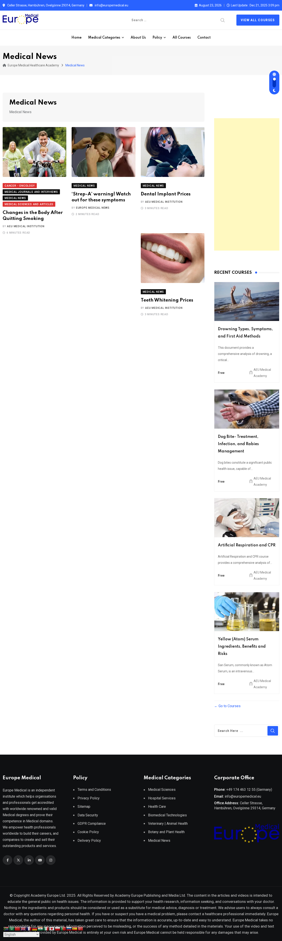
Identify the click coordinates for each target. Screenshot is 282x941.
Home (76, 37)
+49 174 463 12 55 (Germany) (249, 789)
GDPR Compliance (92, 823)
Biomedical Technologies (167, 815)
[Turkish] (80, 928)
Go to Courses (229, 706)
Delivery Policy (89, 840)
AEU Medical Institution (25, 226)
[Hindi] (40, 928)
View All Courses (258, 20)
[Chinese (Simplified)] (17, 928)
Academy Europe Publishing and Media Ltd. (150, 895)
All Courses (182, 37)
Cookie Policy (88, 832)
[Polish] (58, 928)
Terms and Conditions (94, 789)
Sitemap (84, 806)
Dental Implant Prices (166, 194)
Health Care (157, 806)
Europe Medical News (92, 207)
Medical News (159, 840)
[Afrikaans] (6, 928)
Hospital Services (162, 798)
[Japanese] (52, 928)
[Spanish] (75, 928)
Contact (204, 37)
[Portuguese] (63, 928)
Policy (157, 37)
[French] (29, 928)
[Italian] (46, 928)
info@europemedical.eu (111, 5)
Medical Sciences (162, 789)
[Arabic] (12, 928)
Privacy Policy (89, 798)
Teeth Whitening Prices (167, 300)
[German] (35, 928)
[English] (23, 928)
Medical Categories (104, 37)
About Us (138, 37)
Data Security (88, 815)
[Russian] (69, 928)
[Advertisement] (246, 184)
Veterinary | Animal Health (168, 823)
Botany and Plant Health (166, 832)
